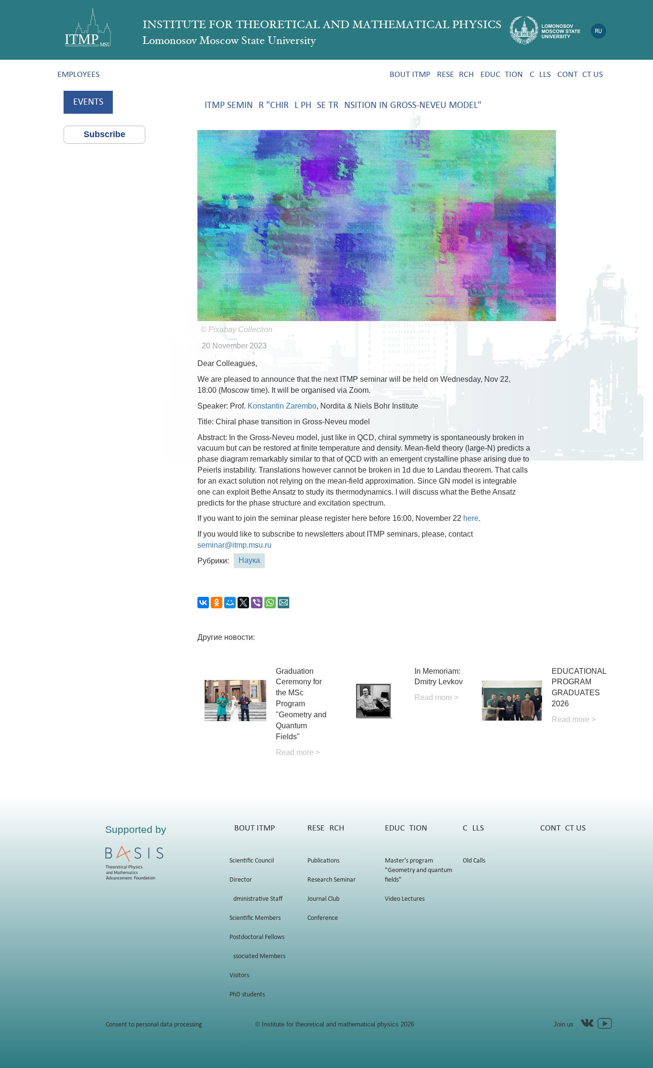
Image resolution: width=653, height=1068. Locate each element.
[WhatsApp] (270, 602)
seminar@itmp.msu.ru (234, 545)
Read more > (298, 752)
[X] (243, 602)
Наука (249, 560)
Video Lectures (404, 899)
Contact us (580, 74)
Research (455, 74)
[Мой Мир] (230, 602)
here (471, 518)
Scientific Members (255, 918)
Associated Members (257, 956)
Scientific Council (251, 860)
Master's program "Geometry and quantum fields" (418, 870)
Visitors (239, 975)
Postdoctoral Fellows (256, 937)
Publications (323, 860)
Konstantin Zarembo (281, 406)
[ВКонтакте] (203, 602)
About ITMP (407, 74)
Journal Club (323, 899)
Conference (322, 918)
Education (501, 74)
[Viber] (256, 602)
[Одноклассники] (216, 602)
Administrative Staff (256, 899)
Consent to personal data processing (154, 1024)
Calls (540, 74)
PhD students (247, 994)
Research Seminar (331, 880)
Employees (78, 74)
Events (88, 102)
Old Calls (474, 860)
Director (240, 880)
